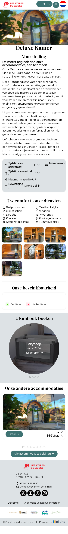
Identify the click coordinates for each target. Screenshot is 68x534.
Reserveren (32, 352)
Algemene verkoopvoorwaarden (42, 502)
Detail (12, 434)
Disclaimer (13, 502)
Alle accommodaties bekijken (32, 453)
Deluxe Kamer (16, 423)
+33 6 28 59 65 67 (29, 483)
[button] (29, 377)
